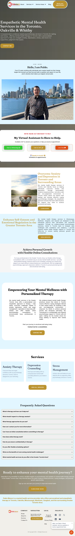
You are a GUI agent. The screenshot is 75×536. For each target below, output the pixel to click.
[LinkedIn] (56, 519)
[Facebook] (56, 515)
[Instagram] (60, 515)
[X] (64, 515)
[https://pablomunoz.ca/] (13, 511)
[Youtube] (60, 519)
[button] (32, 4)
